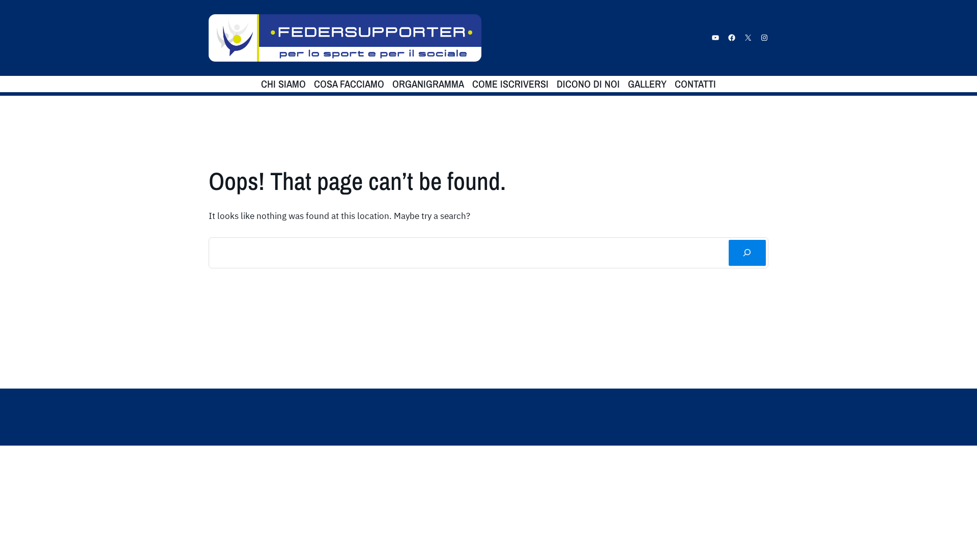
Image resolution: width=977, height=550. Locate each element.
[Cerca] (747, 253)
